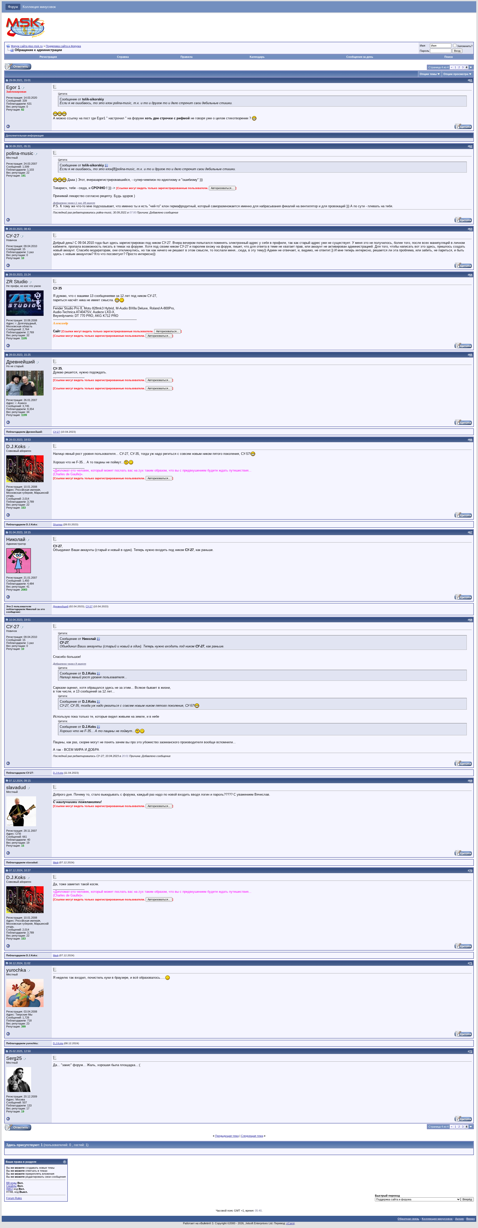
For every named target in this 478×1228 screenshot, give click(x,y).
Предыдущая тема (227, 1135)
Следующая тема (252, 1135)
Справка (123, 56)
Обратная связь (408, 1218)
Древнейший (60, 606)
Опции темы (428, 73)
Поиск (448, 56)
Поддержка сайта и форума (63, 46)
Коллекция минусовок (39, 7)
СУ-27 (56, 431)
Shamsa (57, 524)
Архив (459, 1218)
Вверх (470, 1218)
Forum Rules (14, 1198)
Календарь (257, 56)
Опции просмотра (455, 73)
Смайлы (11, 1185)
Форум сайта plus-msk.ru (27, 46)
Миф (56, 862)
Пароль (424, 50)
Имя (422, 45)
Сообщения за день (359, 56)
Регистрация (48, 56)
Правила (186, 56)
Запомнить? (465, 46)
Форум (13, 7)
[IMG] (9, 1188)
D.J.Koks (58, 772)
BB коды (11, 1182)
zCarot (290, 1223)
